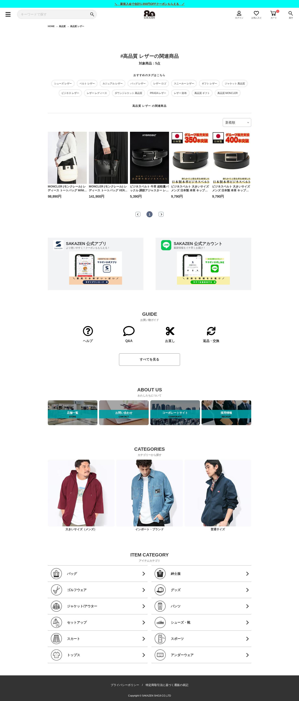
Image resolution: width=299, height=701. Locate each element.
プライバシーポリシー (125, 685)
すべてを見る (149, 359)
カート (274, 18)
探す (291, 18)
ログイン (239, 18)
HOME (51, 26)
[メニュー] (8, 14)
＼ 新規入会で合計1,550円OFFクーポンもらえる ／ (150, 3)
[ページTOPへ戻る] (255, 697)
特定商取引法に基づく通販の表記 (167, 685)
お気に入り (256, 18)
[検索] (92, 14)
